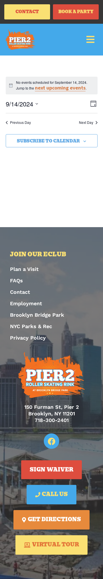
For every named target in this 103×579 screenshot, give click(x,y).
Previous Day (20, 122)
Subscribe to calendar (48, 141)
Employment (26, 303)
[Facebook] (51, 441)
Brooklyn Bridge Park (37, 315)
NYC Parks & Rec (31, 326)
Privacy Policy (28, 338)
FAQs (16, 280)
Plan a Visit (24, 269)
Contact (20, 292)
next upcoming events (60, 87)
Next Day (86, 122)
